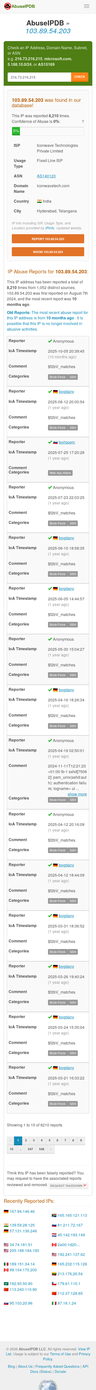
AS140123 (46, 176)
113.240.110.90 (23, 1289)
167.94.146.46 (22, 1211)
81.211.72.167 (70, 1225)
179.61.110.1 (69, 1283)
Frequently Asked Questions (57, 1366)
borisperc (67, 442)
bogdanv (66, 391)
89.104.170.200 (23, 1270)
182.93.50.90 (21, 1283)
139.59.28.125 (22, 1225)
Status (45, 1371)
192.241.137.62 (71, 1254)
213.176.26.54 (70, 1273)
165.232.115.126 (72, 1264)
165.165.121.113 (72, 1215)
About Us (25, 1366)
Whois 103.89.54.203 (48, 252)
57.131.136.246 (23, 1231)
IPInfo (49, 228)
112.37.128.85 (70, 1293)
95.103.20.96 (21, 1303)
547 (30, 1149)
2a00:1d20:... (69, 1244)
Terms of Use (60, 1353)
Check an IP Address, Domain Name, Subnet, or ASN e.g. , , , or (47, 56)
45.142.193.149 (71, 1235)
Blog (11, 1366)
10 (11, 1149)
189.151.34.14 (22, 1264)
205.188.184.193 (24, 1250)
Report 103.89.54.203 (48, 239)
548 (41, 1149)
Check (79, 76)
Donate (60, 1371)
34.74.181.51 (21, 1244)
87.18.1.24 (67, 1303)
